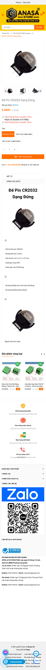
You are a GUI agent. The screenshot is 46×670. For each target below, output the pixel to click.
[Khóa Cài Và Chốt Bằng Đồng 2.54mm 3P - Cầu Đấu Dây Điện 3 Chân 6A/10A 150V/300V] (11, 371)
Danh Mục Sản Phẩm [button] (10, 469)
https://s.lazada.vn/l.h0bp (17, 119)
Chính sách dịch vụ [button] (10, 479)
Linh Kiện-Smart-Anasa (32, 654)
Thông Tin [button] (6, 474)
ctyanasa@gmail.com (32, 573)
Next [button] (40, 91)
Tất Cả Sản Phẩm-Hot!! (13, 654)
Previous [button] (5, 91)
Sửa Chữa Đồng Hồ (33, 666)
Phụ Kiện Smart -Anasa (32, 657)
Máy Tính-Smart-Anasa (32, 660)
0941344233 (21, 457)
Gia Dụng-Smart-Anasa (14, 666)
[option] (10, 92)
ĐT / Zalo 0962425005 (13, 165)
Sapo (28, 650)
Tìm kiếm (39, 27)
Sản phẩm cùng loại (12, 353)
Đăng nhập (26, 2)
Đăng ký (18, 2)
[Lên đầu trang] (36, 647)
